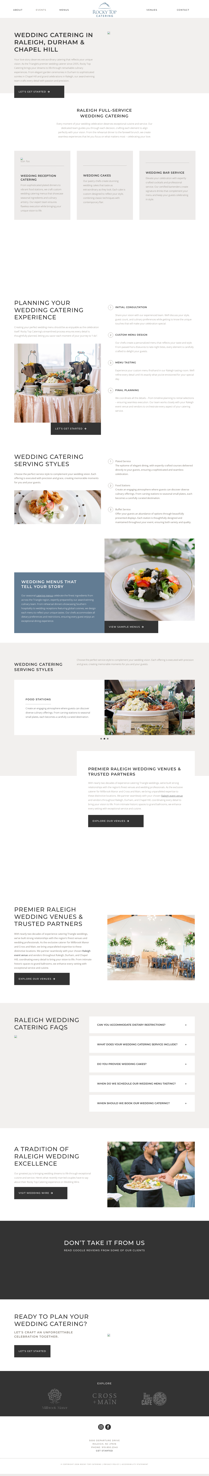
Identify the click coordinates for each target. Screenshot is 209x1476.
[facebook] (108, 1427)
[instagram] (101, 1427)
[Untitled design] (55, 1389)
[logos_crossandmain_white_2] (104, 1386)
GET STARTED (104, 1450)
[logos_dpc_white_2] (154, 1386)
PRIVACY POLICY (112, 1464)
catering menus (44, 595)
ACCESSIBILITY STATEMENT (135, 1464)
